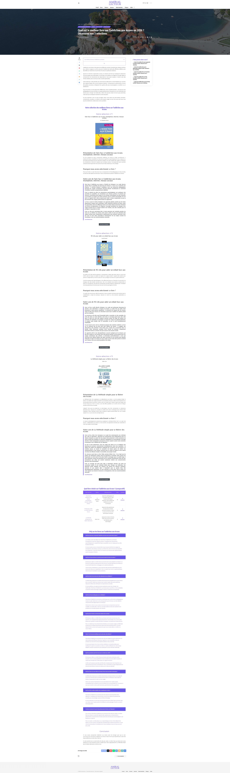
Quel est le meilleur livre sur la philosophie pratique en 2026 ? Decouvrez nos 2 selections (141, 68)
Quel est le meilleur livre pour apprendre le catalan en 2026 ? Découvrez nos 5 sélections (141, 63)
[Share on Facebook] (138, 37)
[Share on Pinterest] (142, 37)
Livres (93, 26)
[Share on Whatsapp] (144, 37)
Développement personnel (84, 26)
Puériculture (107, 26)
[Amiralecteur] (115, 3)
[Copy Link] (149, 37)
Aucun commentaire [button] (121, 756)
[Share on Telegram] (146, 37)
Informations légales (99, 771)
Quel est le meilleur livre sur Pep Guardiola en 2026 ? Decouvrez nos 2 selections (140, 78)
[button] (78, 3)
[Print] (151, 37)
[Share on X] (140, 37)
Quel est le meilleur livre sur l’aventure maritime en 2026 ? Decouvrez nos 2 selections (141, 73)
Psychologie (99, 26)
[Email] (147, 37)
